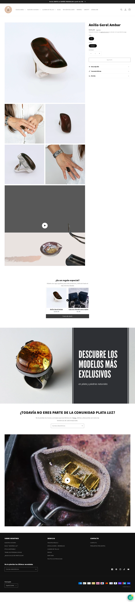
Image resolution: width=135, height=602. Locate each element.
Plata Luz (128, 586)
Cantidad (91, 50)
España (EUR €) (10, 585)
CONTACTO (93, 543)
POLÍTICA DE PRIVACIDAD (54, 559)
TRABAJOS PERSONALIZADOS (13, 552)
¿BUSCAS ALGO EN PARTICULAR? (14, 555)
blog (74, 418)
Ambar (93, 46)
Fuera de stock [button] (67, 316)
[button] (121, 10)
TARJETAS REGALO (52, 543)
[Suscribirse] (82, 426)
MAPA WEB (50, 555)
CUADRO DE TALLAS (53, 549)
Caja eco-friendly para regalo (78, 309)
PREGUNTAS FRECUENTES (97, 546)
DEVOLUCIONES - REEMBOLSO (56, 546)
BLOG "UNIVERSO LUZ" (11, 546)
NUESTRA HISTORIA (10, 543)
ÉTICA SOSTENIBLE (10, 549)
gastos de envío (105, 32)
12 (91, 38)
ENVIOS (49, 552)
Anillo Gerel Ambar (56, 309)
